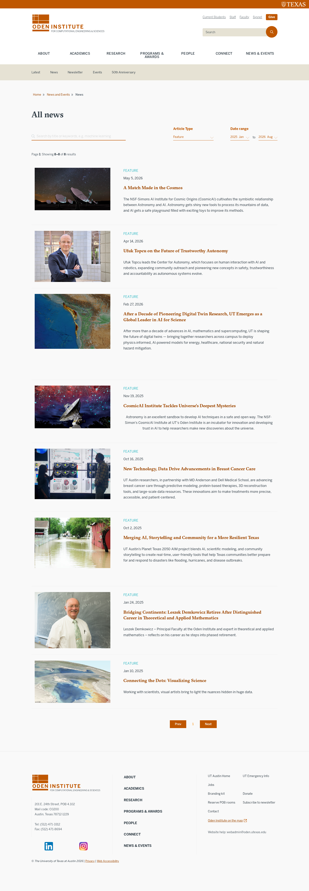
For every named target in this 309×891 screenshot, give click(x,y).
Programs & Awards (152, 55)
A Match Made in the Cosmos (152, 187)
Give (271, 17)
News (54, 72)
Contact (213, 811)
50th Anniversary (123, 72)
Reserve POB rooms (221, 802)
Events (97, 72)
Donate (248, 794)
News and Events (58, 95)
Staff (233, 17)
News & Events (260, 54)
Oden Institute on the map (225, 820)
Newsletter (75, 72)
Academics (80, 54)
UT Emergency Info (256, 776)
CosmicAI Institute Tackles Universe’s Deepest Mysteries (179, 405)
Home (37, 95)
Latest (36, 72)
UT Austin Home (219, 776)
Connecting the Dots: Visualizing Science (164, 680)
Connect (224, 54)
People (188, 54)
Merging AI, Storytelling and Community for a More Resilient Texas (191, 537)
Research (116, 54)
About (44, 54)
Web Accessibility (108, 861)
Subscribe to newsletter (259, 802)
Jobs (211, 785)
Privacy (90, 861)
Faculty (244, 17)
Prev (178, 724)
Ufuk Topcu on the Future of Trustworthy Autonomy (175, 250)
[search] (271, 32)
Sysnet (257, 17)
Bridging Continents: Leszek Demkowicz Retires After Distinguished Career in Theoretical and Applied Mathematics (192, 614)
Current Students (214, 17)
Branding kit (216, 794)
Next (208, 724)
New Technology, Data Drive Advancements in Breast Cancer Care (189, 468)
